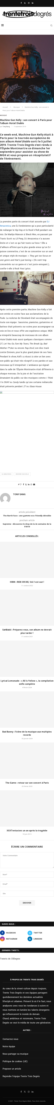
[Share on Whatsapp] (31, 484)
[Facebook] (21, 3)
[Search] (51, 25)
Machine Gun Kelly (22, 474)
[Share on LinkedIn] (28, 484)
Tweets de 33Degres (10, 958)
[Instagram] (28, 3)
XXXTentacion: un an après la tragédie (27, 830)
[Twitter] (25, 3)
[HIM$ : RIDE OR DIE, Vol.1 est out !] (27, 560)
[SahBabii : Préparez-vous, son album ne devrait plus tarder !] (27, 608)
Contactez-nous (10, 1039)
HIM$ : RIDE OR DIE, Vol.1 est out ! (27, 581)
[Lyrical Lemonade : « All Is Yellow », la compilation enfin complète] (27, 659)
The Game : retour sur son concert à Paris (27, 782)
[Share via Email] (34, 484)
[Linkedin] (32, 3)
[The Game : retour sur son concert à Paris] (27, 761)
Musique (17, 107)
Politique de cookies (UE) (15, 1061)
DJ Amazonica (6, 474)
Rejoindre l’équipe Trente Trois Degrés (21, 1076)
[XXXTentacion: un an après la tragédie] (27, 808)
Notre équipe (9, 1046)
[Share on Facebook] (23, 484)
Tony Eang (6, 127)
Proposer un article (12, 1068)
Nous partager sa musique (15, 1053)
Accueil (5, 107)
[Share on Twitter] (26, 484)
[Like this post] (20, 484)
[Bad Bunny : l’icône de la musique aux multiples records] (27, 709)
